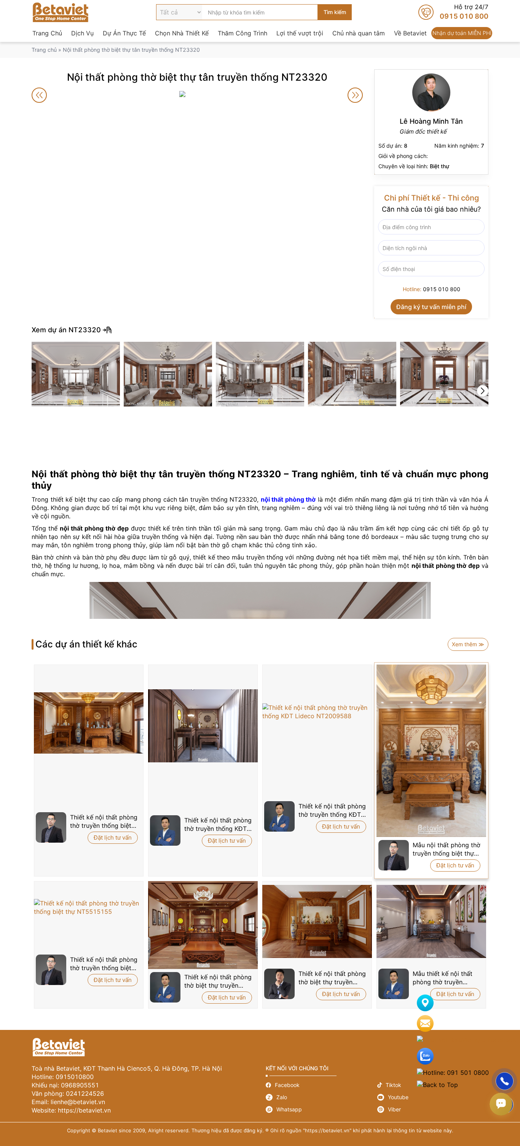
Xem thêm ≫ (468, 644)
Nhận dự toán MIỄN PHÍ (461, 33)
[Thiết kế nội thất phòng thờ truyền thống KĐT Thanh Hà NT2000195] (203, 725)
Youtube (433, 1097)
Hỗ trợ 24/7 (453, 12)
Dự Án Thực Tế (124, 33)
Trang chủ (44, 49)
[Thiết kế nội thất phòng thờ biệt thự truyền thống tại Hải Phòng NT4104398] (317, 921)
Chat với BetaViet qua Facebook (466, 1040)
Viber (433, 1109)
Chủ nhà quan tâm (358, 33)
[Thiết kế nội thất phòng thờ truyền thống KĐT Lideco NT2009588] (317, 711)
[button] (482, 391)
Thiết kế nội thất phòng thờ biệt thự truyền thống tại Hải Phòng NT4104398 (332, 978)
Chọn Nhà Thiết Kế (182, 33)
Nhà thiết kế (431, 122)
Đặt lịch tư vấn (113, 837)
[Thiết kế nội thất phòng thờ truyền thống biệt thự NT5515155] (89, 907)
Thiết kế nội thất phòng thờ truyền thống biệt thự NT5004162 (103, 821)
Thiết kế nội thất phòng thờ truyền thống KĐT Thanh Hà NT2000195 (218, 824)
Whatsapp (321, 1109)
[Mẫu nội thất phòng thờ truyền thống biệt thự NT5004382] (431, 751)
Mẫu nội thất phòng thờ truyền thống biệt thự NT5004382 (446, 849)
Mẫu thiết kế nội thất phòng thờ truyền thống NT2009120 (442, 978)
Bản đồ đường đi (466, 1003)
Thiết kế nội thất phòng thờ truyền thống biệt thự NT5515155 (103, 964)
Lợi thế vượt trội (299, 33)
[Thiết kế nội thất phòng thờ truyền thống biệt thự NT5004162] (89, 723)
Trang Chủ (47, 33)
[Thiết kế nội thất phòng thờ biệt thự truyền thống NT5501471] (203, 925)
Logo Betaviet (60, 12)
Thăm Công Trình (242, 33)
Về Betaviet (410, 33)
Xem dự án (260, 330)
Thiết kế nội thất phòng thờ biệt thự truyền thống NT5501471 (218, 981)
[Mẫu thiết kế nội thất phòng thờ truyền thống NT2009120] (431, 921)
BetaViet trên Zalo (466, 1056)
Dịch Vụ (82, 33)
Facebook (321, 1085)
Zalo (321, 1097)
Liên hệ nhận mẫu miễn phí (466, 1023)
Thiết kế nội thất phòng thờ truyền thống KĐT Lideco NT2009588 (332, 810)
